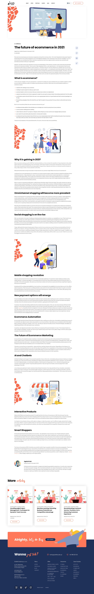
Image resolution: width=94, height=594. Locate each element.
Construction (64, 566)
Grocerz (75, 576)
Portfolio (37, 3)
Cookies (47, 587)
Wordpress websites (53, 571)
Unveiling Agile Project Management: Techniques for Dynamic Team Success (20, 510)
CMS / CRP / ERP (52, 576)
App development (13, 506)
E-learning (63, 574)
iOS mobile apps (52, 566)
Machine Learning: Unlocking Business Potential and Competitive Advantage (46, 510)
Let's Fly (75, 564)
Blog (48, 3)
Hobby (62, 576)
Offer (32, 3)
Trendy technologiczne (48, 506)
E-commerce (17, 43)
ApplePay (21, 307)
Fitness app (76, 568)
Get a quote (78, 3)
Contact (53, 3)
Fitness (62, 564)
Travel (62, 572)
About (27, 3)
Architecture (64, 568)
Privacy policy (40, 587)
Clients (43, 3)
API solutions (51, 580)
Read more (14, 521)
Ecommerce (63, 570)
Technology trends (21, 506)
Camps (75, 570)
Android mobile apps (53, 564)
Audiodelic (76, 572)
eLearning (76, 574)
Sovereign (76, 566)
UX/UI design (51, 578)
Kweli (74, 578)
